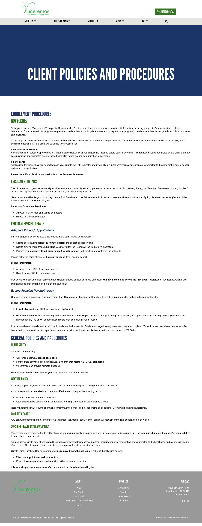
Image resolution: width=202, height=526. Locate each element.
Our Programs (61, 21)
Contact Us (123, 487)
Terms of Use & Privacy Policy (78, 500)
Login (78, 504)
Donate (123, 492)
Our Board (79, 496)
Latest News (123, 496)
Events (118, 21)
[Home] (44, 9)
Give (143, 21)
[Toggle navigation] (166, 20)
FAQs (78, 487)
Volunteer (93, 21)
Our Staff (78, 492)
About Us (28, 21)
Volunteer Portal (165, 12)
